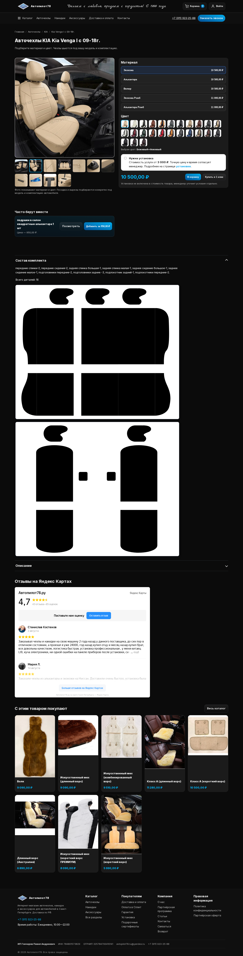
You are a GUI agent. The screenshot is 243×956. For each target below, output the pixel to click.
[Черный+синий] (190, 133)
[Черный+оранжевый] (171, 133)
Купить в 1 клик (214, 177)
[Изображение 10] (50, 180)
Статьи (162, 916)
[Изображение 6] (93, 165)
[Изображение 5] (79, 165)
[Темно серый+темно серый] (208, 124)
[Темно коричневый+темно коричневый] (199, 124)
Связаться (164, 926)
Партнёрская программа (166, 909)
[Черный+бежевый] (217, 124)
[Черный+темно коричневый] (208, 133)
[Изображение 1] (21, 165)
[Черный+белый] (125, 133)
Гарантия (127, 912)
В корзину (193, 177)
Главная (19, 31)
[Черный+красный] (162, 133)
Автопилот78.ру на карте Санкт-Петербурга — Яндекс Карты (82, 695)
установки (183, 166)
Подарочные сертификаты (130, 924)
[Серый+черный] (180, 124)
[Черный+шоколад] (134, 142)
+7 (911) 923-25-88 (184, 18)
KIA (46, 31)
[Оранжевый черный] (162, 124)
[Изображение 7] (107, 165)
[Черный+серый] (180, 133)
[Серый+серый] (171, 124)
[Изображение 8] (21, 180)
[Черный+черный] (125, 142)
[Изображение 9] (35, 180)
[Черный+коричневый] (153, 133)
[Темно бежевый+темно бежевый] (190, 124)
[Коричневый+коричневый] (153, 124)
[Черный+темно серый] (217, 133)
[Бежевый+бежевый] (125, 124)
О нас (161, 902)
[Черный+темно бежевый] (199, 133)
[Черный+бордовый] (134, 133)
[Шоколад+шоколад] (143, 142)
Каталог (27, 18)
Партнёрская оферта (207, 915)
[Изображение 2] (35, 165)
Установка (128, 917)
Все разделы (93, 917)
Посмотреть (71, 226)
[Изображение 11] (64, 180)
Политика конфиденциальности (207, 908)
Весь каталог (216, 708)
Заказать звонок (211, 18)
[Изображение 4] (64, 165)
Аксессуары (77, 18)
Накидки (59, 18)
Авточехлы (43, 18)
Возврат (163, 931)
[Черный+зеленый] (143, 133)
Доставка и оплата (101, 18)
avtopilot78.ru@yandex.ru (130, 943)
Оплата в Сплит (131, 907)
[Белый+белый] (134, 124)
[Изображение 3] (50, 165)
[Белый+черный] (143, 124)
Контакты (123, 18)
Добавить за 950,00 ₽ (98, 226)
